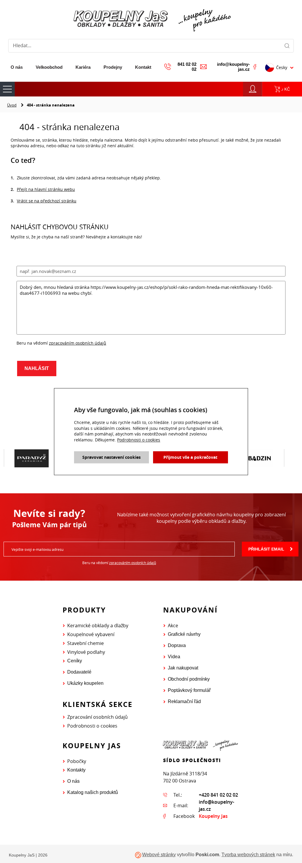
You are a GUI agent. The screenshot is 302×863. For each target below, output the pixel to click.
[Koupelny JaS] (151, 19)
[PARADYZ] (31, 458)
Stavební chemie (85, 643)
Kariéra (83, 67)
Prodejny (113, 67)
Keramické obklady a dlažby (97, 625)
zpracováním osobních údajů (77, 343)
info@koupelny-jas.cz (233, 67)
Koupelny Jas (213, 816)
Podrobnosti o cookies (92, 726)
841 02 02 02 (187, 67)
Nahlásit (36, 368)
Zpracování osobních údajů (97, 717)
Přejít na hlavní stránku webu (46, 189)
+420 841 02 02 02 (218, 795)
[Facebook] (254, 66)
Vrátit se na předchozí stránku (46, 201)
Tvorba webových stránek (248, 854)
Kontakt (143, 67)
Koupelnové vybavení (90, 634)
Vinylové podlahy (86, 652)
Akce (173, 625)
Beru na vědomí (119, 562)
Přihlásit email (266, 549)
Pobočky (76, 761)
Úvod (12, 105)
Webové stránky (159, 854)
